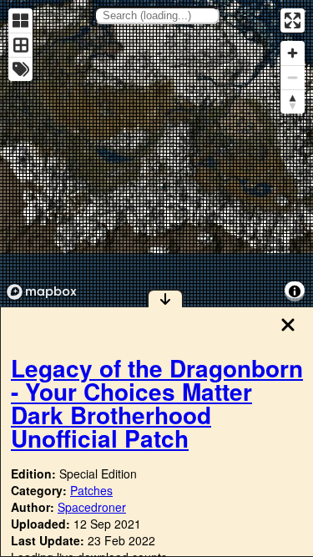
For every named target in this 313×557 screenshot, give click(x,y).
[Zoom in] (292, 53)
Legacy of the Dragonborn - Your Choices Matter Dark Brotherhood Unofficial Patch (157, 403)
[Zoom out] (292, 77)
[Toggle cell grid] (20, 45)
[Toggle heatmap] (20, 20)
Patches (91, 490)
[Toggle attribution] (295, 291)
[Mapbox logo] (41, 291)
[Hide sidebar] (165, 298)
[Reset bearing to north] (292, 101)
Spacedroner (92, 507)
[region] (156, 153)
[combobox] (157, 15)
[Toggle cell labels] (20, 69)
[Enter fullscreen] (292, 20)
